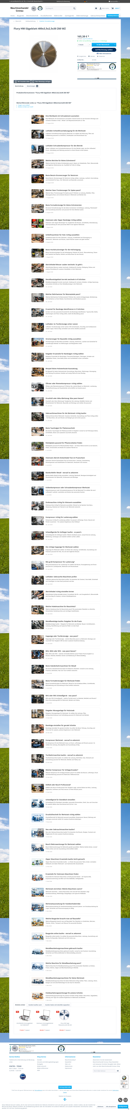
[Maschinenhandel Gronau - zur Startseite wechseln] (23, 10)
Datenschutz (68, 1066)
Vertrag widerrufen (65, 1087)
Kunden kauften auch (35, 1005)
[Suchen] (74, 8)
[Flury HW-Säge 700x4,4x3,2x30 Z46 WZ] (65, 1015)
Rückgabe (40, 1064)
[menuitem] (60, 8)
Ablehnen (100, 1106)
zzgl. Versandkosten (88, 38)
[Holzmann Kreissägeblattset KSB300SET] (45, 1015)
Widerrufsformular (42, 1068)
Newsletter (68, 1062)
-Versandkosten (38, 1090)
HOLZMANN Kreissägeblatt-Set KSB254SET (25, 1024)
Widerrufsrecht (41, 1066)
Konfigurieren (123, 1106)
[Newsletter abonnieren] (118, 1071)
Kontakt (39, 1060)
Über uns (67, 1064)
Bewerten (102, 56)
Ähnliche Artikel (20, 1005)
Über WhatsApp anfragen (43, 81)
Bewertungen (32, 86)
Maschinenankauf (70, 1060)
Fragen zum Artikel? (24, 105)
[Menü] (127, 1076)
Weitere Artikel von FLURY (25, 107)
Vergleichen (82, 56)
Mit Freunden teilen (23, 81)
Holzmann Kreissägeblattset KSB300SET (45, 1024)
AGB (38, 1070)
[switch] (124, 1087)
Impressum (68, 1068)
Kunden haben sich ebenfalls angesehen (57, 1005)
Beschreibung (19, 86)
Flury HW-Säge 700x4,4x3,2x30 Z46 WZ (65, 1024)
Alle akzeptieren (111, 1106)
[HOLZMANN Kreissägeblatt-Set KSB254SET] (25, 1015)
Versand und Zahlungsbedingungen (48, 1062)
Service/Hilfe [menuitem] (114, 1)
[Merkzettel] (96, 8)
